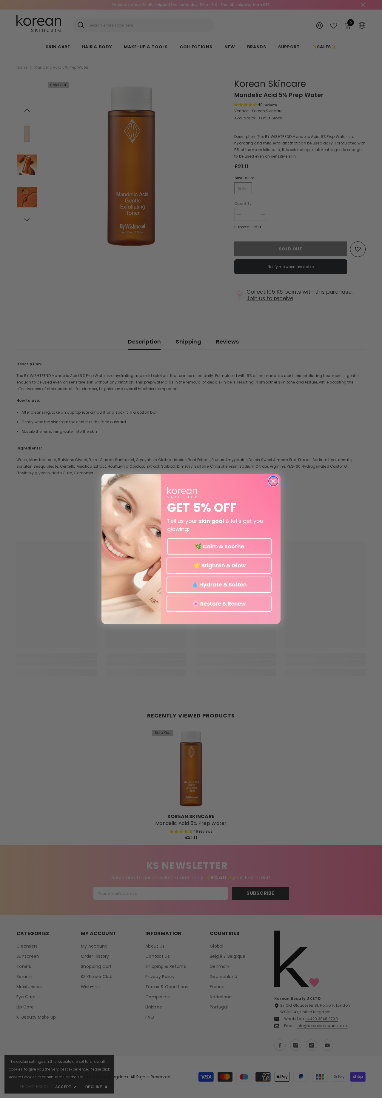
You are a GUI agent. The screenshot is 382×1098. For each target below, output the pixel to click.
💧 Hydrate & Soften (219, 584)
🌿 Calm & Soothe (219, 546)
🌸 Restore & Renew (219, 603)
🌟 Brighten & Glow (219, 565)
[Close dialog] (273, 481)
